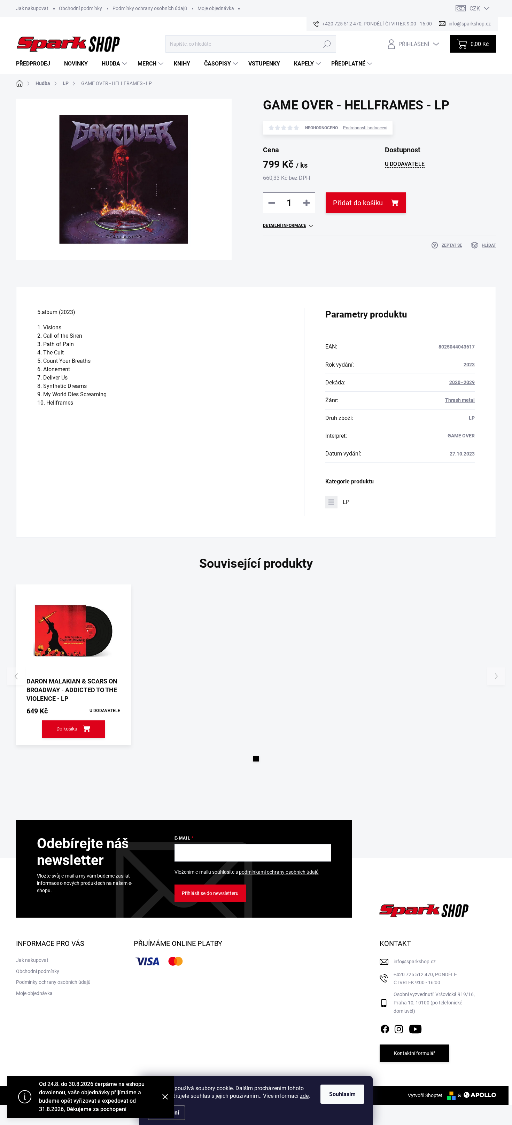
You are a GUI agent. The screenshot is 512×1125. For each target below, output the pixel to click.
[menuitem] (35, 63)
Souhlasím (342, 1094)
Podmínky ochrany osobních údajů (150, 8)
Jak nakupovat (32, 8)
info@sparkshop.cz (415, 961)
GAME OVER (461, 435)
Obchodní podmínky (80, 8)
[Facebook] (385, 1028)
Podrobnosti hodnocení (365, 127)
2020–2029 (462, 382)
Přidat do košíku (358, 203)
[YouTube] (415, 1028)
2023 (469, 364)
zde (304, 1096)
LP (472, 418)
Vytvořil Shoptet (425, 1095)
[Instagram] (399, 1028)
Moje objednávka (215, 8)
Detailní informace (284, 225)
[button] (256, 759)
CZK (475, 8)
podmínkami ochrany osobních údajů (279, 872)
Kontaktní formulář (414, 1053)
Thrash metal (460, 400)
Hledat (327, 44)
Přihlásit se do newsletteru (210, 893)
